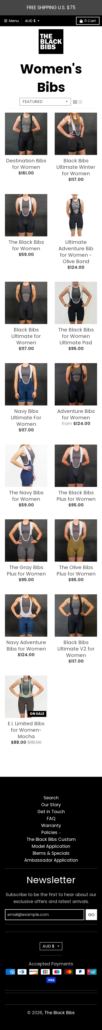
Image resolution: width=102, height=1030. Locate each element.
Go (91, 915)
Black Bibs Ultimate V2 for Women (76, 649)
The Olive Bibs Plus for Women (76, 570)
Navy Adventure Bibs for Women (26, 645)
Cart (90, 20)
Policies (49, 832)
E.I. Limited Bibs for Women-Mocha (26, 730)
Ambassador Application (51, 860)
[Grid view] (75, 102)
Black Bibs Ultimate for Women (26, 336)
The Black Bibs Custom (51, 839)
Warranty (51, 826)
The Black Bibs (59, 1013)
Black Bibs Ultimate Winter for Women (75, 167)
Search (51, 798)
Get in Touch (51, 812)
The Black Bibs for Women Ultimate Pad (76, 336)
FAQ (51, 819)
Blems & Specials (51, 853)
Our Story (51, 805)
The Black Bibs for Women (26, 245)
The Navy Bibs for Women (26, 495)
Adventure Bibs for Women (76, 414)
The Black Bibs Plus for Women (76, 495)
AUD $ (30, 20)
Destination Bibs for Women (26, 164)
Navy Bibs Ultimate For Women (26, 417)
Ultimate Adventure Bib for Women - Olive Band (75, 252)
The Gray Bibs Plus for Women (26, 570)
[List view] (80, 102)
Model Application (51, 846)
